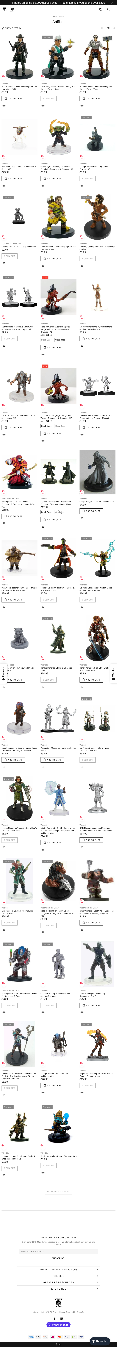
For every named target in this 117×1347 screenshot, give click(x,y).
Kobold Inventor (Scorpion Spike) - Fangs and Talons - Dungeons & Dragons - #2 (56, 329)
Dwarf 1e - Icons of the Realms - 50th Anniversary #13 (18, 416)
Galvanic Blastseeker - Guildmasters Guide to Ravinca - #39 (96, 589)
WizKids (5, 83)
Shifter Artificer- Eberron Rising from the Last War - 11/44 (19, 87)
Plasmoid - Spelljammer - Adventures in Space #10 (19, 167)
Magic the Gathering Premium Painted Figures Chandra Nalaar (96, 1074)
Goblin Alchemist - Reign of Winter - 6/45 (58, 1156)
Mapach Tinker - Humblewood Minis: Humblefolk (18, 669)
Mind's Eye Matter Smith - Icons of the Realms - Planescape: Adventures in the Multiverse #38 (58, 830)
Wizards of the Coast (11, 498)
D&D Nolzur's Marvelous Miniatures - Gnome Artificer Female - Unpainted (96, 416)
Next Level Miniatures (11, 244)
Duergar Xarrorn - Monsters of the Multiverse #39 (55, 1074)
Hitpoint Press (8, 665)
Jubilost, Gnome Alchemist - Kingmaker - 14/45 (97, 248)
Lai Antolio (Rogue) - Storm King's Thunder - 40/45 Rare (94, 749)
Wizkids (5, 163)
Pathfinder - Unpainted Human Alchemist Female (58, 749)
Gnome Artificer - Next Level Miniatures (19, 247)
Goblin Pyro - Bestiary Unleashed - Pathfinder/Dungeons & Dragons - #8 (57, 167)
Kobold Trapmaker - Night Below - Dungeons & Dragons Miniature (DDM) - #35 (58, 913)
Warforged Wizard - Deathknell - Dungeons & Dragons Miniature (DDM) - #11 (19, 504)
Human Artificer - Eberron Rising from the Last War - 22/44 (96, 87)
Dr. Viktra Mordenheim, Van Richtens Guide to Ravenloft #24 (96, 328)
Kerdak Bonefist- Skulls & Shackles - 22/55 (57, 669)
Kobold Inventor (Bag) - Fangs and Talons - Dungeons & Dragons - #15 (56, 416)
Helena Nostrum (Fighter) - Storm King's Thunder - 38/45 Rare (19, 829)
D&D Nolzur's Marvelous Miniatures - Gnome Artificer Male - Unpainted (18, 328)
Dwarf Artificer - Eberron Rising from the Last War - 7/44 (58, 248)
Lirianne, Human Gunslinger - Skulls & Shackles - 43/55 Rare (18, 1157)
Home (55, 16)
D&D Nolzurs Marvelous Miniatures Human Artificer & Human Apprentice (96, 829)
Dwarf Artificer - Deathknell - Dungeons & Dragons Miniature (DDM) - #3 (97, 912)
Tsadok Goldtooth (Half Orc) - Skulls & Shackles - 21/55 (57, 589)
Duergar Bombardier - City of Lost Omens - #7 (94, 167)
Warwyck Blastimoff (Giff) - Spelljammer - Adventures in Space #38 (19, 589)
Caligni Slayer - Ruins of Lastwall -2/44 (97, 502)
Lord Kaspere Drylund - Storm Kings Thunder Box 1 (17, 912)
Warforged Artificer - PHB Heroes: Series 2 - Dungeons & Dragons (19, 994)
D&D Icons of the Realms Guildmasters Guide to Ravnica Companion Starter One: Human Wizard (19, 1076)
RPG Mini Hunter (12, 9)
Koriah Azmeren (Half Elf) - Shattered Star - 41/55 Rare (96, 669)
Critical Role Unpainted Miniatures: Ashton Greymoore (56, 994)
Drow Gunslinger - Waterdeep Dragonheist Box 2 (92, 994)
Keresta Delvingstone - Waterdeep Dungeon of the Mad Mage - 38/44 (56, 503)
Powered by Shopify (75, 1312)
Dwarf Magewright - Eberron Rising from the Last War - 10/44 (58, 87)
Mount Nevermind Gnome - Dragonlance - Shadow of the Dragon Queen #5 (19, 749)
